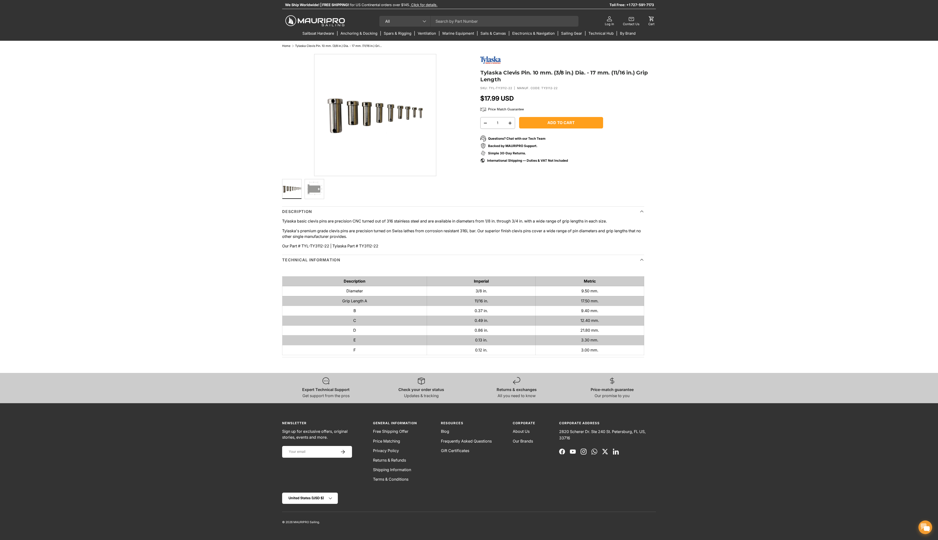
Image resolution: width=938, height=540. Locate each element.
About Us (521, 431)
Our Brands (523, 441)
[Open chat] (925, 527)
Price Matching (386, 441)
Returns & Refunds (389, 460)
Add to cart (561, 122)
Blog (445, 431)
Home (286, 45)
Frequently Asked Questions (466, 441)
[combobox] (478, 21)
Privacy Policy (386, 450)
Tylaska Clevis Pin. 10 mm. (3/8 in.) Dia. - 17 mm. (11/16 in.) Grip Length (339, 45)
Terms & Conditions (390, 479)
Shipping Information (392, 469)
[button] (651, 21)
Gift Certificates (455, 450)
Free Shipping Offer (390, 431)
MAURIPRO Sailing (306, 522)
